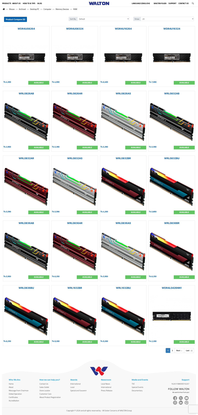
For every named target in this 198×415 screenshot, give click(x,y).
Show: (137, 18)
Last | (189, 350)
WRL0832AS (74, 158)
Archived (22, 9)
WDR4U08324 (74, 28)
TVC (133, 383)
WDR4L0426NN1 (172, 287)
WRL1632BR (74, 287)
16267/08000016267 (180, 383)
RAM (75, 9)
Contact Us (43, 383)
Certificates (13, 397)
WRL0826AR (74, 93)
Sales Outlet (44, 387)
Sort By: (73, 18)
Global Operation (15, 393)
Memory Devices (62, 9)
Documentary (137, 390)
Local (72, 387)
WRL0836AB (26, 223)
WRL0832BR (123, 158)
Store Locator (44, 390)
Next (179, 350)
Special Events (137, 387)
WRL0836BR (171, 223)
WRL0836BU (26, 287)
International (75, 383)
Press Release (106, 390)
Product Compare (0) (15, 19)
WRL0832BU (171, 158)
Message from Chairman (19, 390)
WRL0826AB (26, 93)
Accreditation (14, 400)
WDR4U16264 (123, 28)
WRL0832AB (171, 93)
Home (11, 383)
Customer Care (45, 393)
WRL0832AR (26, 158)
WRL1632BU (123, 287)
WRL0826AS (123, 93)
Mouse (12, 9)
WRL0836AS (123, 223)
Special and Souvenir (78, 390)
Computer (47, 9)
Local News (105, 383)
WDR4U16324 (171, 28)
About (11, 387)
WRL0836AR (74, 223)
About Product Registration (50, 397)
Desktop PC (34, 9)
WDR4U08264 (26, 28)
